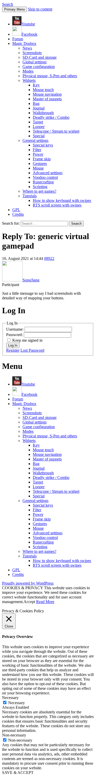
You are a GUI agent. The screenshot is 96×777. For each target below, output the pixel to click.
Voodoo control (45, 177)
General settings (35, 140)
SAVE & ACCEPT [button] (18, 772)
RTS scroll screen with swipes (57, 205)
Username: (15, 329)
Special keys (43, 145)
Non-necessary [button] (14, 735)
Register (12, 350)
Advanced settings (47, 173)
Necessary (16, 703)
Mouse (38, 168)
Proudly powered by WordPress (28, 583)
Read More (45, 601)
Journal (39, 108)
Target (38, 122)
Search (7, 4)
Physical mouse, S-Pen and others (50, 76)
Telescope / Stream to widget (56, 131)
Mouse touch (43, 89)
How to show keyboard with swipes (62, 200)
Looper (39, 126)
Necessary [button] (10, 697)
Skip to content (40, 9)
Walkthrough (43, 113)
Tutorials (30, 196)
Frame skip (42, 159)
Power (38, 154)
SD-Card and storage (40, 57)
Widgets (29, 80)
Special (39, 136)
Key (36, 85)
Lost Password (32, 350)
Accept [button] (29, 601)
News (27, 48)
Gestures (40, 163)
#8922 (49, 258)
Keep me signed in (27, 340)
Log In (12, 345)
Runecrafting (43, 182)
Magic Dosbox (24, 43)
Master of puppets (47, 99)
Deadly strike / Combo (51, 117)
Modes (28, 71)
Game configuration (39, 66)
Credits (18, 214)
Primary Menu (14, 9)
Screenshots (32, 53)
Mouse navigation (47, 94)
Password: (15, 334)
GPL (16, 210)
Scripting (40, 186)
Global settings (35, 62)
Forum (17, 39)
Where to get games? (39, 191)
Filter (37, 149)
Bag (36, 103)
